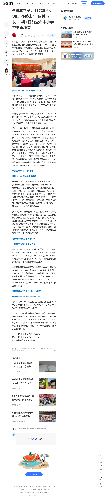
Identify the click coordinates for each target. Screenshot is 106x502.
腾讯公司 (31, 495)
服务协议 (31, 487)
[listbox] (34, 389)
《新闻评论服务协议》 (40, 428)
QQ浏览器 (33, 489)
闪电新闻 (15, 421)
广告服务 (50, 487)
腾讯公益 (26, 489)
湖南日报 (15, 388)
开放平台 (43, 487)
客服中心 (46, 489)
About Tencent (23, 487)
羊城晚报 (15, 371)
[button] (88, 18)
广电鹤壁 (15, 405)
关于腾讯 (15, 487)
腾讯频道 (39, 489)
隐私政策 (37, 487)
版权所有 (36, 495)
